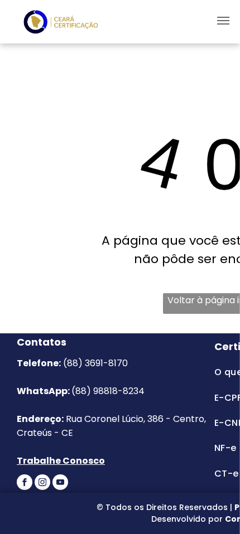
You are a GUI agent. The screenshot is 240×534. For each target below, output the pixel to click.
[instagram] (42, 483)
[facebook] (24, 483)
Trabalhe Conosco (61, 460)
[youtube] (60, 483)
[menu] (223, 20)
